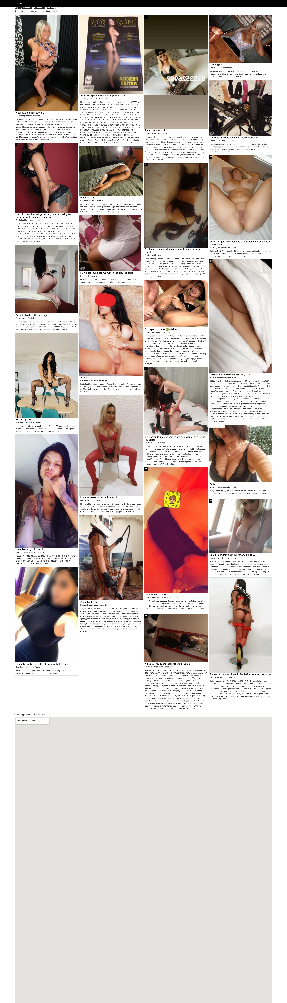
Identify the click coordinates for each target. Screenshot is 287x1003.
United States (39, 8)
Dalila (213, 484)
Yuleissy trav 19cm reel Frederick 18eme (167, 663)
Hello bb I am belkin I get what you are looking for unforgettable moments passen (44, 215)
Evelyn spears (23, 419)
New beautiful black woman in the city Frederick (107, 272)
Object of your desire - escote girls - (230, 374)
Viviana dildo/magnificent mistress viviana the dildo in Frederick (175, 438)
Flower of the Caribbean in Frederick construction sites (240, 674)
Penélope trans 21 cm (157, 130)
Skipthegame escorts (23, 8)
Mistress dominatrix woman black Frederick (234, 137)
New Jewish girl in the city (30, 549)
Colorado (50, 8)
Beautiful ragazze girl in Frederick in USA (232, 554)
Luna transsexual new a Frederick (99, 497)
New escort (216, 64)
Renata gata (87, 197)
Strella (83, 377)
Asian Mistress (88, 602)
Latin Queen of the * (156, 594)
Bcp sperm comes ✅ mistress (162, 329)
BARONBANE (20, 3)
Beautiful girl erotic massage (32, 315)
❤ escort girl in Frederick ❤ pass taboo (102, 95)
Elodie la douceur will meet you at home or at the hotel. (172, 251)
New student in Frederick (30, 112)
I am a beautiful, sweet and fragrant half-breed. (42, 664)
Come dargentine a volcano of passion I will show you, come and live (240, 243)
